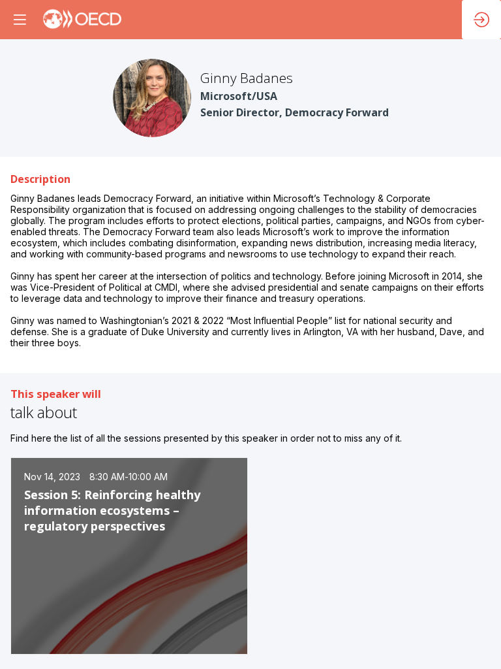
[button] (19, 19)
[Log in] (481, 19)
